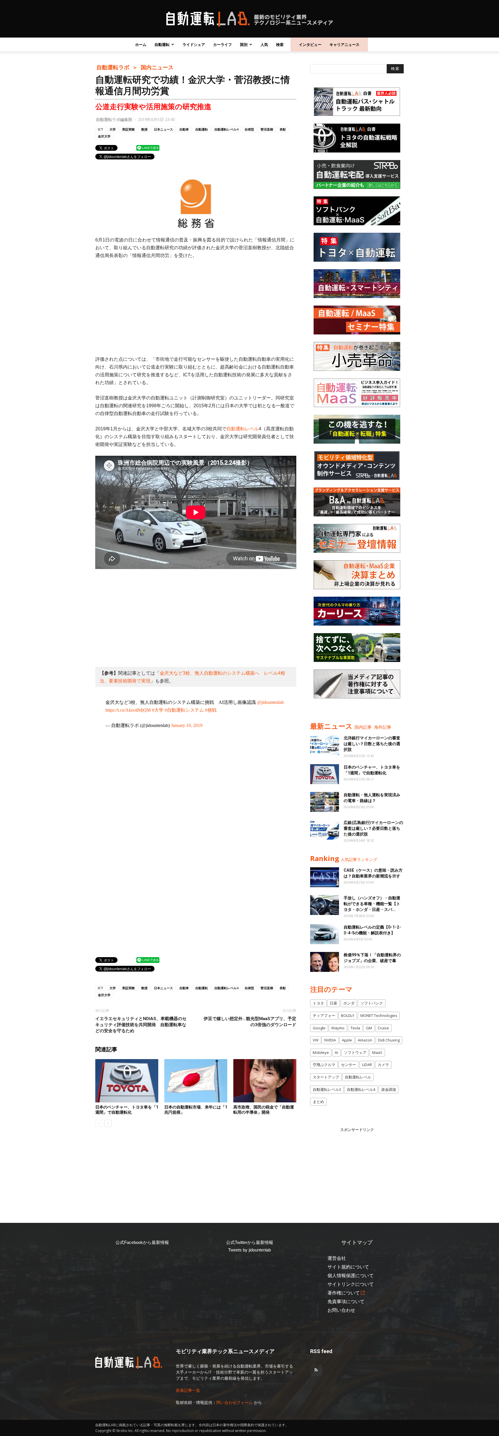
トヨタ (318, 1003)
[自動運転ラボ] (249, 19)
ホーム (140, 44)
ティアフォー (324, 1015)
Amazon (365, 1040)
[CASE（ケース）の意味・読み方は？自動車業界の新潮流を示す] (324, 877)
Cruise (383, 1028)
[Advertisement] (195, 307)
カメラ (383, 1064)
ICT (100, 129)
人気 (264, 44)
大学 (112, 129)
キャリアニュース (344, 44)
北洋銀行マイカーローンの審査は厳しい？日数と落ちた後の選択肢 (372, 744)
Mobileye (321, 1052)
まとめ (318, 1101)
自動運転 (162, 44)
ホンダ (349, 1003)
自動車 (184, 129)
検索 (280, 44)
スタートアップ (326, 1077)
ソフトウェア (355, 1052)
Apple (347, 1040)
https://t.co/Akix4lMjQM (128, 710)
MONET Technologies (378, 1015)
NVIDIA (330, 1040)
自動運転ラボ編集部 (114, 119)
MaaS (377, 1052)
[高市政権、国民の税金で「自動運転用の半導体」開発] (264, 1080)
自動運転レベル (242, 428)
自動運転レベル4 (226, 129)
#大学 (157, 710)
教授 (144, 129)
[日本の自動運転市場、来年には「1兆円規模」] (195, 1080)
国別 (243, 44)
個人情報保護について (350, 1275)
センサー (348, 1064)
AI (336, 1052)
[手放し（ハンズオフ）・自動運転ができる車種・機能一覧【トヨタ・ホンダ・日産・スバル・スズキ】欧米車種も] (324, 905)
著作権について (343, 1292)
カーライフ (222, 44)
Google (319, 1028)
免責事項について (345, 1301)
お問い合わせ (341, 1310)
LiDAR (367, 1064)
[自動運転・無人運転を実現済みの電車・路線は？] (324, 802)
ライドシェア (194, 44)
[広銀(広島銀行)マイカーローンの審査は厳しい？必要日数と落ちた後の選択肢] (324, 830)
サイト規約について (348, 1266)
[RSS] (316, 1370)
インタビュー (310, 44)
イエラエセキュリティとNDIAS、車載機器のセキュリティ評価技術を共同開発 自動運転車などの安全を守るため (141, 1024)
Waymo (338, 1028)
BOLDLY (347, 1015)
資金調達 (388, 1089)
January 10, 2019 (186, 725)
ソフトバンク (371, 1003)
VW (316, 1040)
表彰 (283, 129)
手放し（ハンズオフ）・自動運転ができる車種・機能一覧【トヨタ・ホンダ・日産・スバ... (372, 904)
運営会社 (336, 1258)
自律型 (249, 129)
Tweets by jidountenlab (249, 1249)
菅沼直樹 (266, 129)
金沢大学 (104, 136)
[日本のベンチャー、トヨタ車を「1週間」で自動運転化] (126, 1080)
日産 (333, 1003)
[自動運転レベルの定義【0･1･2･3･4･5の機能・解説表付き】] (324, 934)
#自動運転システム (184, 710)
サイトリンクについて (350, 1284)
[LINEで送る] (147, 147)
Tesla (355, 1028)
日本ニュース (163, 129)
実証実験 (128, 129)
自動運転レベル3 (327, 1089)
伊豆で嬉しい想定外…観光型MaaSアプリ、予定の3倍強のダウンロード (250, 1021)
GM (369, 1028)
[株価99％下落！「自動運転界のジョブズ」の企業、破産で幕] (324, 962)
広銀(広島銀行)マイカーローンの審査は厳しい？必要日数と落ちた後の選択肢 (373, 828)
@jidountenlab (270, 702)
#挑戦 (211, 710)
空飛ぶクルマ (324, 1064)
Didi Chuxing (389, 1040)
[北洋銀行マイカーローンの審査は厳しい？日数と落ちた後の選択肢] (324, 745)
